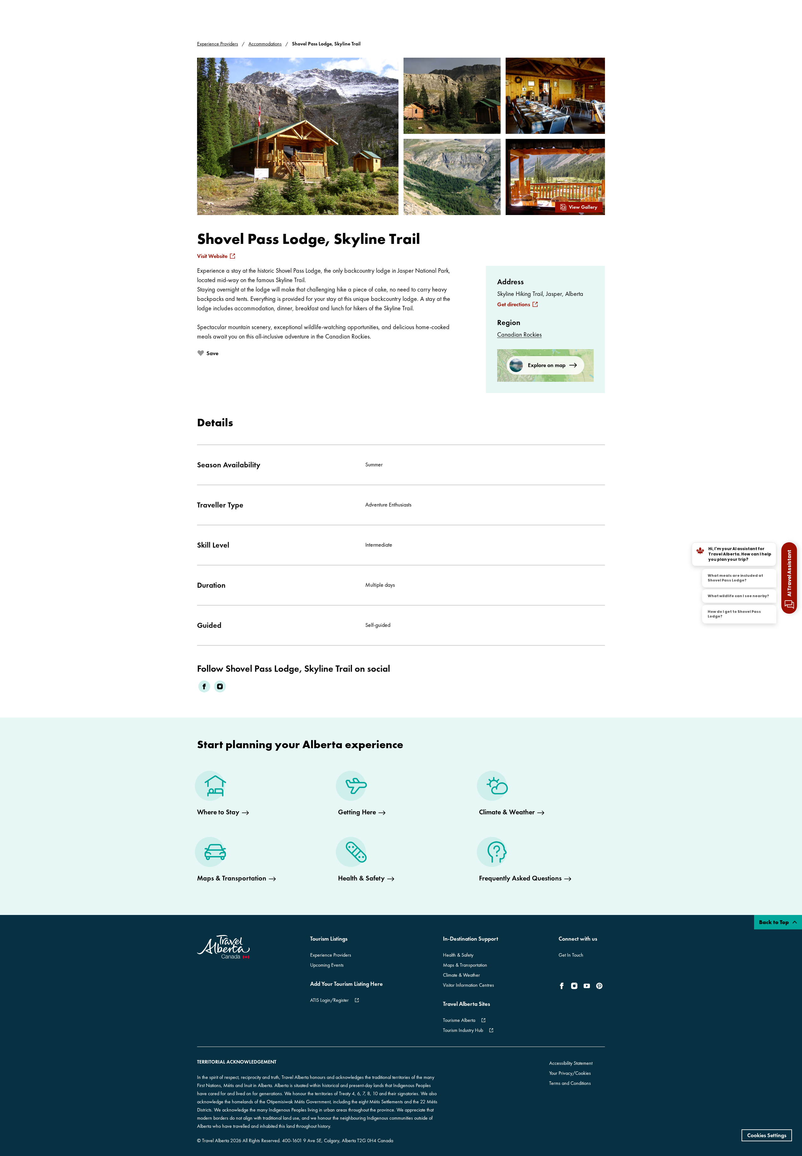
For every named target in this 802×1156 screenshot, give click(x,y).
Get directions (513, 304)
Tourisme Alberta (459, 1020)
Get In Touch (571, 955)
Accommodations (265, 43)
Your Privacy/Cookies (570, 1073)
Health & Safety (458, 955)
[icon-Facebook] (563, 985)
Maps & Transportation (465, 965)
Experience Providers (217, 43)
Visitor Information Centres (468, 985)
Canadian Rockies (519, 334)
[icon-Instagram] (574, 985)
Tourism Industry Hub (463, 1030)
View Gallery (583, 207)
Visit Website (212, 256)
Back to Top (774, 922)
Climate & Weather (461, 975)
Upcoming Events (327, 965)
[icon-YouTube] (586, 985)
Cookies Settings (766, 1135)
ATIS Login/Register (329, 1000)
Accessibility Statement (570, 1063)
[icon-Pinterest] (599, 985)
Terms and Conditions (570, 1083)
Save (212, 353)
